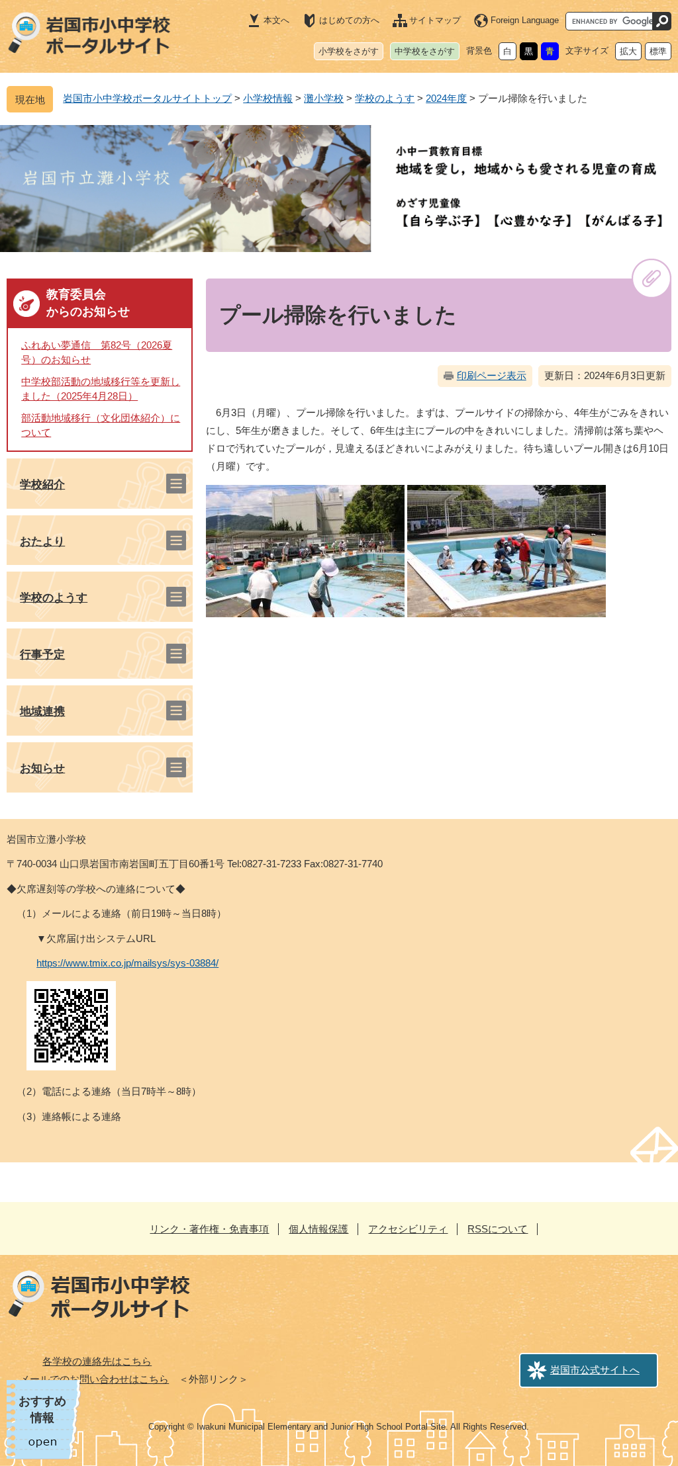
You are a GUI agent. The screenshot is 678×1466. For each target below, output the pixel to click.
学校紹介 (42, 484)
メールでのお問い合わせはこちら (94, 1379)
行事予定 (42, 654)
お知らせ (42, 768)
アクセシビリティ (408, 1228)
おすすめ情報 (42, 1409)
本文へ (276, 20)
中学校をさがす (425, 51)
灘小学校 (324, 98)
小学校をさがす (348, 51)
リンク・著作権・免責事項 (209, 1228)
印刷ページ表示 (491, 375)
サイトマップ (435, 20)
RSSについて (497, 1228)
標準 (658, 51)
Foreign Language (525, 20)
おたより (42, 541)
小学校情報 (268, 98)
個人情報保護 (318, 1228)
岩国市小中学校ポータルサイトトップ (147, 98)
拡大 (628, 51)
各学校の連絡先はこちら (97, 1361)
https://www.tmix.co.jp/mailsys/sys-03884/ (127, 963)
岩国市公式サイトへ (595, 1369)
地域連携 (42, 711)
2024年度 (446, 98)
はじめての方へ (349, 20)
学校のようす (384, 98)
